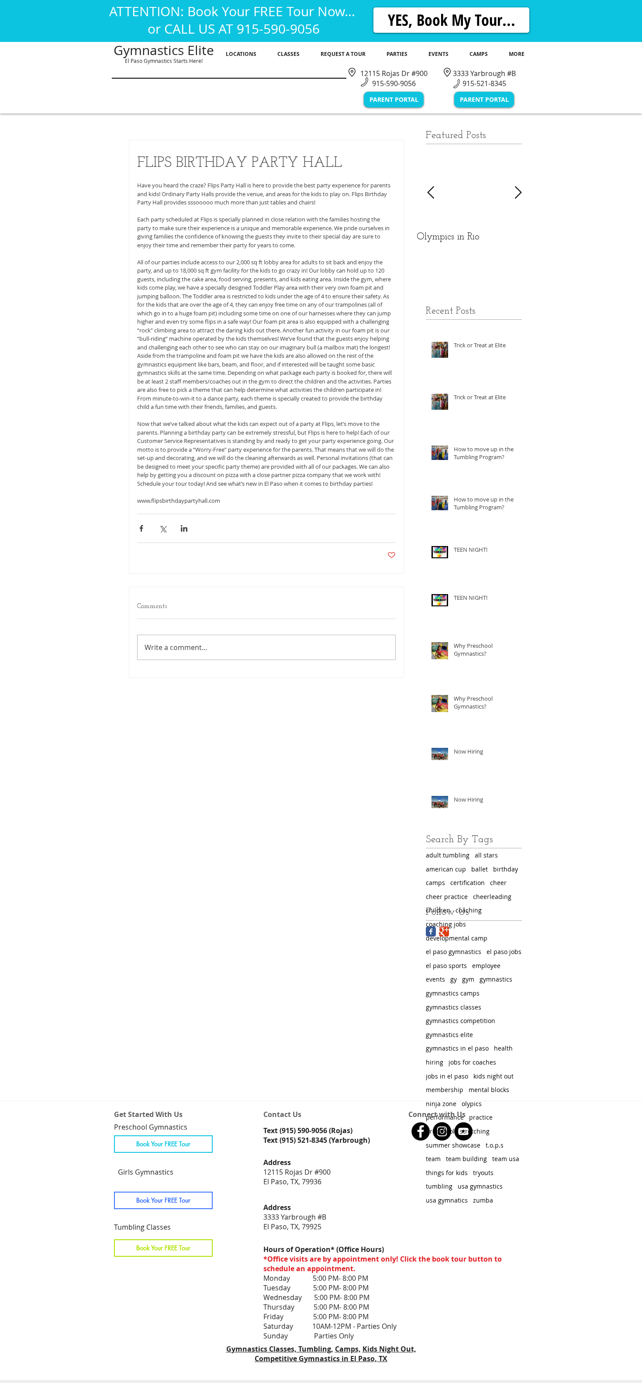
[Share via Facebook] (141, 528)
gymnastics (496, 979)
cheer (498, 882)
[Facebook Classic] (431, 932)
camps (435, 882)
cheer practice (447, 896)
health (503, 1048)
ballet (479, 869)
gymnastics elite (449, 1034)
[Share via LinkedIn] (184, 528)
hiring (434, 1062)
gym (468, 979)
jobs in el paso (447, 1076)
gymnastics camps (453, 993)
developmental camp (456, 938)
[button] (241, 54)
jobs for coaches (472, 1062)
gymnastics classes (453, 1007)
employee (486, 965)
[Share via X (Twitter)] (163, 528)
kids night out (493, 1076)
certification (467, 882)
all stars (486, 855)
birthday (505, 869)
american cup (446, 869)
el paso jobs (504, 951)
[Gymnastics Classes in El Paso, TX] (420, 1131)
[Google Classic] (444, 932)
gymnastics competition (460, 1021)
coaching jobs (446, 924)
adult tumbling (447, 855)
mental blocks (489, 1090)
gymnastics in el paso (457, 1048)
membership (444, 1090)
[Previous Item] (431, 193)
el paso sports (446, 965)
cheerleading (492, 896)
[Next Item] (518, 193)
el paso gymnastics (453, 951)
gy (453, 979)
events (435, 979)
